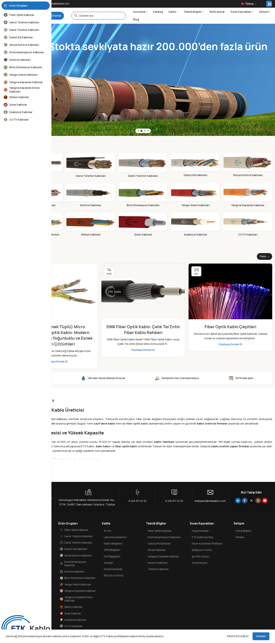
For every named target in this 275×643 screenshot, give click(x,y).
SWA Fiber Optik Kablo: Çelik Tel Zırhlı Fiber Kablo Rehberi (143, 329)
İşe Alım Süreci (200, 556)
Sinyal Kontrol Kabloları (78, 555)
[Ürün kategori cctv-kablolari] (248, 225)
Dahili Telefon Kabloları (78, 542)
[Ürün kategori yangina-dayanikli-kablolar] (248, 196)
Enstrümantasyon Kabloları (75, 563)
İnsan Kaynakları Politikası (207, 543)
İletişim (240, 537)
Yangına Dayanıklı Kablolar (80, 591)
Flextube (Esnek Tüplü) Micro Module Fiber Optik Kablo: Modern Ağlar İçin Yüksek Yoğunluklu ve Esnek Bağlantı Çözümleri (56, 335)
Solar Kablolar (72, 613)
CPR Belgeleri (112, 550)
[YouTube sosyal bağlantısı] (265, 500)
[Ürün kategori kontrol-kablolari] (90, 196)
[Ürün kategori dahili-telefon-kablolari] (143, 166)
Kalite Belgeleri (113, 543)
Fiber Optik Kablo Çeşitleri (230, 327)
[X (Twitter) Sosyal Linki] (251, 500)
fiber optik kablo (137, 423)
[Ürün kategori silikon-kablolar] (90, 225)
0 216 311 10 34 (138, 501)
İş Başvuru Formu (202, 550)
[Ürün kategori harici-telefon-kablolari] (90, 166)
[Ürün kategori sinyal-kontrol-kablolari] (248, 166)
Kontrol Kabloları (74, 571)
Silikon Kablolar (73, 607)
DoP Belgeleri (112, 556)
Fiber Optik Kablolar (76, 530)
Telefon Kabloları (158, 569)
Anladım (261, 636)
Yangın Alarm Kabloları (77, 584)
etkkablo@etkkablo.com (210, 501)
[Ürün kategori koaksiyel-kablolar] (195, 225)
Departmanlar (200, 531)
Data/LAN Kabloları (75, 549)
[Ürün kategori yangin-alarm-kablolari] (195, 196)
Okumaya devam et (56, 361)
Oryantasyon (199, 562)
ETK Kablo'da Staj (202, 537)
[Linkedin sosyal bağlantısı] (238, 500)
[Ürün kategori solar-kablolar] (143, 225)
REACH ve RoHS (113, 575)
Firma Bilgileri (243, 531)
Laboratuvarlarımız (115, 537)
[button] (138, 131)
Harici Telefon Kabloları (78, 536)
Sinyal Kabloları (157, 550)
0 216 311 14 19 (174, 501)
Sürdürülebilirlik (113, 569)
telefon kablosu (57, 419)
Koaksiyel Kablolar (75, 620)
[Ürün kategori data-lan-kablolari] (195, 166)
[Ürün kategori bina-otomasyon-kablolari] (143, 196)
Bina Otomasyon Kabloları (79, 578)
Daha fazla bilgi (238, 636)
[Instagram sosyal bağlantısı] (258, 500)
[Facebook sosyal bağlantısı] (245, 500)
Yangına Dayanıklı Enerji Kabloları (78, 598)
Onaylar (108, 562)
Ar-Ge (107, 531)
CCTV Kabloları (73, 626)
